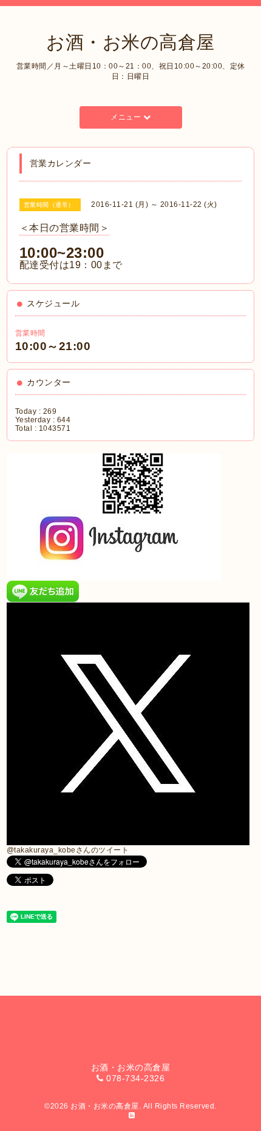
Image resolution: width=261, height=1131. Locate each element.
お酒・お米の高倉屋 (130, 42)
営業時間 (30, 333)
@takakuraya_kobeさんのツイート (68, 850)
